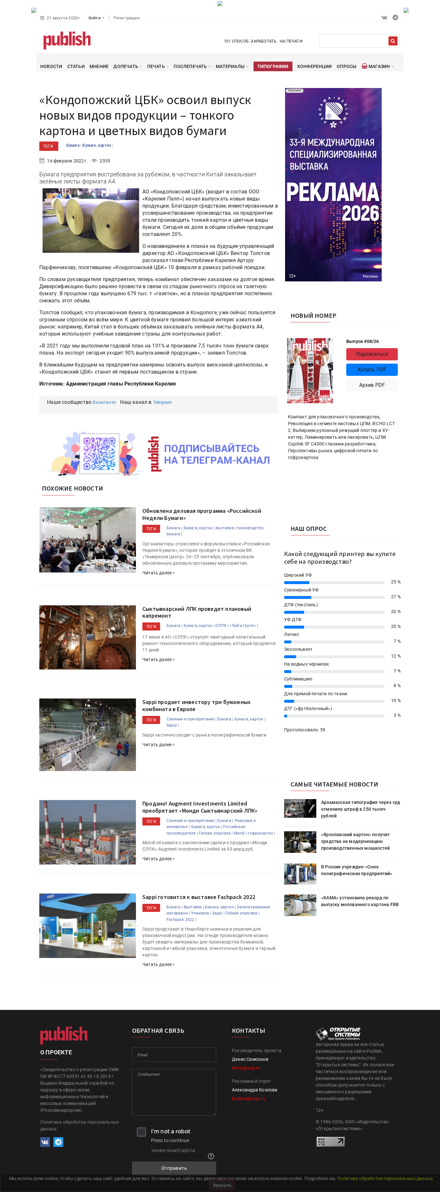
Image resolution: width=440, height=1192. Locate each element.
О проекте (56, 1052)
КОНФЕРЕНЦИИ (314, 66)
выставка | (225, 528)
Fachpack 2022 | (181, 919)
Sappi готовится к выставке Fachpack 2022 (198, 897)
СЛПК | (221, 625)
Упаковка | (201, 913)
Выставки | (194, 907)
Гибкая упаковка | (216, 833)
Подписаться (372, 354)
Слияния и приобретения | (191, 719)
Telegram (162, 402)
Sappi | (173, 725)
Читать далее (157, 572)
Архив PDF (372, 385)
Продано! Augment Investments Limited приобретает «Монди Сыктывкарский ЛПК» (199, 807)
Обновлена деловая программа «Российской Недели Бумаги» (201, 514)
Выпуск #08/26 (362, 341)
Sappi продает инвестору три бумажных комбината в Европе (196, 705)
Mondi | (240, 833)
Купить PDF (372, 369)
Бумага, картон (97, 145)
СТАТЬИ (76, 66)
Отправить (174, 1168)
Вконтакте (104, 402)
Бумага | (175, 528)
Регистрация (126, 17)
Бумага (73, 145)
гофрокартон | (261, 833)
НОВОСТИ (51, 66)
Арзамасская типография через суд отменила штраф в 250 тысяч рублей (360, 809)
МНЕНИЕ (99, 66)
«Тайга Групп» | (244, 625)
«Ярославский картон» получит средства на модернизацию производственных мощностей (355, 841)
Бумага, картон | (199, 528)
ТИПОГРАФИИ (273, 66)
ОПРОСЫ (346, 66)
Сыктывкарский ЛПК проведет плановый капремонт (196, 612)
